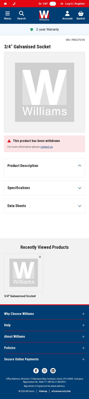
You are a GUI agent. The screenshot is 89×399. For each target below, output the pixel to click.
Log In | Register (75, 3)
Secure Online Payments (21, 359)
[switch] (52, 4)
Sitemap (43, 391)
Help (7, 325)
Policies (10, 348)
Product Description (22, 165)
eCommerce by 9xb (61, 391)
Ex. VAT (43, 3)
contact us (46, 146)
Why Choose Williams (19, 314)
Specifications (18, 188)
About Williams (14, 336)
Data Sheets (16, 206)
